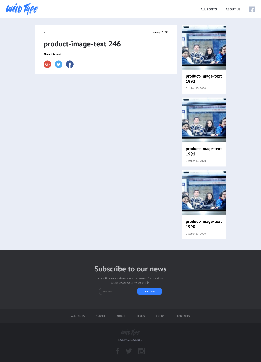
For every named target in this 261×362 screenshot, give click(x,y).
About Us (233, 9)
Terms (140, 316)
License (161, 316)
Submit (100, 316)
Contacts (183, 316)
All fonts (209, 9)
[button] (149, 291)
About (121, 316)
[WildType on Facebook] (250, 9)
